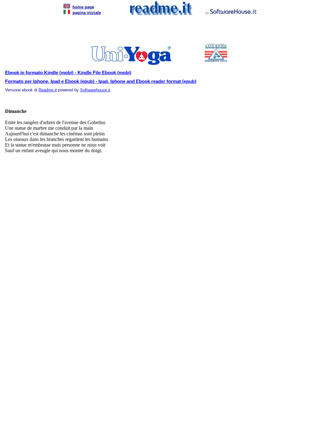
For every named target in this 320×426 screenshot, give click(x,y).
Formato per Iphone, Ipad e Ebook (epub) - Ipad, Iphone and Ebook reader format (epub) (100, 81)
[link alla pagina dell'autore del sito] (233, 12)
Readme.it (47, 90)
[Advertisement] (159, 31)
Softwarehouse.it (95, 90)
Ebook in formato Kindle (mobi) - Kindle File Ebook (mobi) (68, 72)
